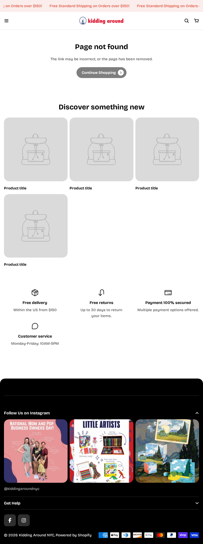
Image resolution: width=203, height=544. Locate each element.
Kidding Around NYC (36, 535)
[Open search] (187, 21)
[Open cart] (197, 21)
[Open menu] (6, 21)
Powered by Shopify (74, 535)
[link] (101, 72)
